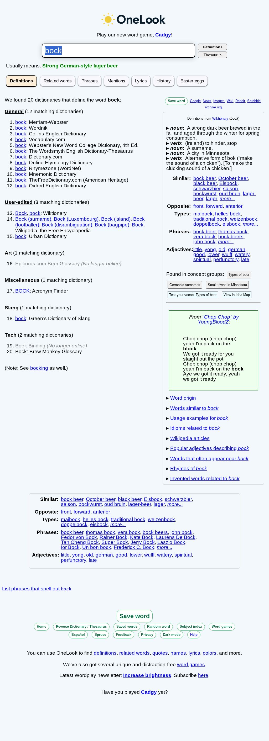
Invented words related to (205, 478)
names (178, 653)
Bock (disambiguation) (67, 224)
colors (209, 653)
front (198, 206)
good (199, 254)
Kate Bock (141, 537)
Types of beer (239, 275)
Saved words (126, 626)
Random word (158, 626)
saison (230, 188)
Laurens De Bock (175, 537)
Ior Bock (70, 547)
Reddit (240, 101)
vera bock (204, 236)
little (197, 249)
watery (242, 254)
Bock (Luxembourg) (76, 219)
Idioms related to (195, 428)
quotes (160, 653)
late (245, 259)
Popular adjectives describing (209, 448)
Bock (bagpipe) (112, 224)
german (236, 249)
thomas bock (232, 231)
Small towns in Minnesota (227, 285)
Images (219, 101)
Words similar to (194, 408)
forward (214, 206)
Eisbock (228, 183)
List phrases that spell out (36, 588)
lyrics (194, 653)
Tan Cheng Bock (80, 542)
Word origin (183, 398)
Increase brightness (147, 675)
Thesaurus (212, 55)
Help (194, 635)
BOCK (22, 291)
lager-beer (139, 504)
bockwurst (204, 193)
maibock (203, 213)
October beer (233, 178)
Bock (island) (116, 219)
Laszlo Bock (171, 542)
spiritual (202, 259)
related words (134, 653)
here (203, 675)
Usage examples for (199, 418)
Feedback (123, 635)
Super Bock (114, 542)
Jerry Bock (143, 542)
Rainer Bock (113, 537)
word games (191, 664)
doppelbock (206, 224)
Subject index (191, 626)
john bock (204, 241)
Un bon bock (96, 547)
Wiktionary (220, 118)
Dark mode (171, 635)
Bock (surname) (33, 219)
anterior (233, 206)
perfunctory (226, 259)
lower (213, 254)
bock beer (204, 178)
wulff (227, 254)
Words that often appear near (209, 458)
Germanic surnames (184, 285)
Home (41, 626)
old (222, 249)
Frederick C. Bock (134, 547)
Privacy (147, 635)
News (207, 101)
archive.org (213, 107)
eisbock (231, 224)
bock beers (231, 236)
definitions (105, 653)
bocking (39, 368)
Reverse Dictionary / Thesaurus (81, 626)
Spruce (100, 635)
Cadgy (163, 35)
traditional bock (210, 219)
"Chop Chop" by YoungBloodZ (218, 319)
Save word (176, 101)
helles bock (228, 213)
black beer (205, 183)
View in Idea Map (237, 295)
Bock (21, 213)
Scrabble (254, 101)
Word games (222, 626)
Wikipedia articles (190, 438)
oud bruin (229, 193)
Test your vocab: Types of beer (192, 295)
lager (100, 65)
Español (78, 635)
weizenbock (243, 219)
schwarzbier (206, 188)
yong (210, 249)
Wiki (230, 101)
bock (20, 122)
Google (195, 101)
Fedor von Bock (79, 537)
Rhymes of (188, 468)
